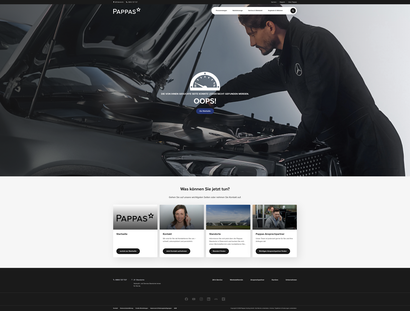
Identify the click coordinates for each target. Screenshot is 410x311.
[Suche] (293, 10)
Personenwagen (221, 10)
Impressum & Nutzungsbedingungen (161, 308)
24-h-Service (217, 280)
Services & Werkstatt (255, 10)
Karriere (273, 2)
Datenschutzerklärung (126, 308)
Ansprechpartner (257, 280)
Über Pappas (292, 2)
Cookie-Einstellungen (141, 308)
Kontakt (115, 308)
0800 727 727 (132, 2)
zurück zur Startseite (128, 251)
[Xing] (223, 299)
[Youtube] (193, 299)
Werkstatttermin (236, 280)
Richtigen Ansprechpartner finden (273, 251)
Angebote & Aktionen (275, 10)
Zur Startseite (205, 111)
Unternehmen (291, 280)
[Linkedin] (208, 299)
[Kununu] (216, 299)
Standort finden (219, 251)
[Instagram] (201, 299)
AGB (175, 308)
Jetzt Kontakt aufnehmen (176, 251)
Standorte (119, 2)
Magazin (282, 2)
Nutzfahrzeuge (238, 10)
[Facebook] (186, 299)
